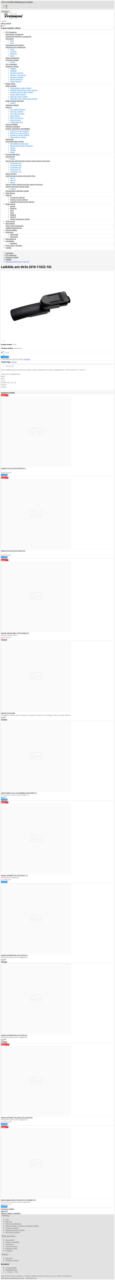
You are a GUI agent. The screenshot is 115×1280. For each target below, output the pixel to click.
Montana (13, 54)
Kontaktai (29, 2)
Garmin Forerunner (43, 161)
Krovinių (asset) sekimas (19, 200)
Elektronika (14, 234)
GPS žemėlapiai (11, 64)
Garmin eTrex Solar (8, 713)
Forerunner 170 (15, 172)
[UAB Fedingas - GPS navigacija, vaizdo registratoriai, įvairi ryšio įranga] (13, 19)
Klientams (5, 1254)
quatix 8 (13, 189)
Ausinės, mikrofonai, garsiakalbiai (18, 129)
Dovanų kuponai (11, 1246)
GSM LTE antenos (16, 118)
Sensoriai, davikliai (16, 77)
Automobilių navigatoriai (14, 34)
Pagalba (8, 248)
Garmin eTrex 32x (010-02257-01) (13, 551)
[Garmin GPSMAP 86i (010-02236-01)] (36, 1033)
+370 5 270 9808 (7, 2)
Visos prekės (9, 1240)
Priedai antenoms (16, 122)
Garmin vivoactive (23, 184)
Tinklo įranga (10, 221)
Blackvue (13, 208)
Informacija (5, 1215)
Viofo (12, 213)
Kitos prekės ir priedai (18, 137)
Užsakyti (4, 640)
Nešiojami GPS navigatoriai (15, 47)
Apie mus (4, 1211)
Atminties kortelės (16, 73)
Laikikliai (13, 68)
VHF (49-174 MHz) (16, 111)
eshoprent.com (31, 1278)
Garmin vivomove (36, 184)
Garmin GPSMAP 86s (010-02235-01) (14, 955)
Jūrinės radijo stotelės (18, 94)
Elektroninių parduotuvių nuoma (12, 1278)
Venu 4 (12, 178)
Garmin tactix (31, 161)
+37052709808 (10, 1268)
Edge (12, 41)
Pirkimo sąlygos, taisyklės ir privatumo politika (22, 1226)
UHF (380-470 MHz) (17, 114)
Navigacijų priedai (12, 66)
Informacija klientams (13, 1224)
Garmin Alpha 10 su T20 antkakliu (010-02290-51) (19, 793)
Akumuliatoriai (11, 239)
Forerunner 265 (15, 167)
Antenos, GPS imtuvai (18, 75)
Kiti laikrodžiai (11, 191)
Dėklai (12, 152)
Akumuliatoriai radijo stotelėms (21, 146)
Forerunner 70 (15, 169)
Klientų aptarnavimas (8, 1236)
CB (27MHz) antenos (17, 109)
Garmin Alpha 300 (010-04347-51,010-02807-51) (18, 1200)
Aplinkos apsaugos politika (15, 1230)
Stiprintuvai (10, 139)
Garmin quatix (24, 186)
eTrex (12, 49)
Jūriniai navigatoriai (12, 58)
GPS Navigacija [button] (11, 32)
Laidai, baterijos (16, 81)
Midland (13, 215)
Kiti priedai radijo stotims (15, 141)
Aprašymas (10, 366)
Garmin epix (10, 161)
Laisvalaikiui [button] (10, 241)
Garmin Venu (30, 176)
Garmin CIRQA (11, 184)
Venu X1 (13, 180)
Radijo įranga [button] (10, 84)
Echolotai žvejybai (12, 60)
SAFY (12, 210)
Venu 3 (12, 182)
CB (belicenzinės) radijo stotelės (21, 92)
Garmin (12, 206)
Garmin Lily (21, 176)
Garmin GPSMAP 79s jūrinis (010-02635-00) (17, 1117)
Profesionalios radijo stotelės (20, 88)
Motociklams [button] (10, 223)
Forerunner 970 (15, 165)
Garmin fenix (10, 157)
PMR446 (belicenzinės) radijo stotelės (23, 90)
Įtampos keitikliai (12, 124)
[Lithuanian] (6, 5)
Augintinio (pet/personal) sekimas (22, 202)
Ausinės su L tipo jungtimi (19, 133)
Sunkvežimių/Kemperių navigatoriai (18, 36)
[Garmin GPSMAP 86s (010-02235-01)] (36, 953)
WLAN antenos (15, 120)
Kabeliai (13, 150)
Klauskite (27, 359)
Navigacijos (19, 226)
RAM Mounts (10, 193)
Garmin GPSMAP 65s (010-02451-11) (14, 875)
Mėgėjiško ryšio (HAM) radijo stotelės (24, 99)
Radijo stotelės (11, 86)
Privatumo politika (7, 1209)
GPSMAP (13, 51)
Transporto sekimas (17, 197)
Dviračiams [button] (10, 232)
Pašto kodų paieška (12, 1232)
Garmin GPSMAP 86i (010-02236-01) (14, 1035)
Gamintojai (9, 1244)
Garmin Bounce (11, 176)
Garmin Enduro (20, 161)
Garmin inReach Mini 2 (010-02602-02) (15, 633)
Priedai (12, 62)
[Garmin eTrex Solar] (36, 711)
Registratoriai (17, 228)
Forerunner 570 (15, 163)
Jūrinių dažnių (15, 116)
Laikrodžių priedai (22, 191)
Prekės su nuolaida (12, 1242)
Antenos (9, 107)
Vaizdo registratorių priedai (20, 219)
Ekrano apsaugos (16, 79)
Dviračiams (10, 39)
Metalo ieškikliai (11, 230)
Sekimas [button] (9, 195)
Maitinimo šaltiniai (12, 105)
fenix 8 (12, 159)
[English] (6, 7)
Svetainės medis (11, 1248)
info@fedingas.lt (19, 2)
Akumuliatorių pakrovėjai (19, 144)
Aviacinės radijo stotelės (19, 97)
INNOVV (13, 217)
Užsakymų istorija (11, 1260)
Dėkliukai (13, 71)
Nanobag (13, 243)
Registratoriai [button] (10, 204)
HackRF (13, 103)
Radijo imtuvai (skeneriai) (15, 101)
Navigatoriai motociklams (15, 45)
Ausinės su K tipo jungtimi (19, 131)
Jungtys (12, 148)
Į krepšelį (4, 475)
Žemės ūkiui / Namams (14, 245)
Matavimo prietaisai (13, 126)
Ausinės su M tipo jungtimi (19, 135)
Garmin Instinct (11, 174)
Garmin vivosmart (12, 186)
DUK (7, 1219)
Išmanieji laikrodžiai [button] (13, 154)
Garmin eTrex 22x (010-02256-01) (13, 468)
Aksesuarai (14, 237)
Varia (12, 43)
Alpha (12, 56)
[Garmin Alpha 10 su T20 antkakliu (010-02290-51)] (36, 791)
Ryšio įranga (10, 226)
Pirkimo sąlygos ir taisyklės (10, 1213)
